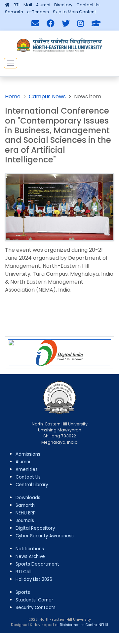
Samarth (14, 12)
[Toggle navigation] (10, 63)
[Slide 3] (65, 231)
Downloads (28, 498)
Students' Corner (34, 600)
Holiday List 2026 (34, 579)
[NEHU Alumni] (96, 24)
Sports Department (37, 564)
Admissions (28, 454)
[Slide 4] (77, 231)
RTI (17, 5)
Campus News (47, 96)
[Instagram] (80, 24)
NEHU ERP (26, 513)
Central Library (32, 485)
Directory (63, 5)
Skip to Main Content (74, 12)
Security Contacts (36, 607)
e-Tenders (38, 12)
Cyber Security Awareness (45, 536)
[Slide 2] (54, 231)
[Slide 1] (42, 231)
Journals (25, 520)
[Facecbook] (51, 24)
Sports (23, 592)
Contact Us (87, 5)
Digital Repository (35, 528)
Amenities (27, 469)
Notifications (30, 549)
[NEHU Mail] (35, 24)
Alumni (43, 5)
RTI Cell (23, 572)
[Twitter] (66, 24)
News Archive (30, 556)
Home (12, 96)
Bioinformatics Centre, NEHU (84, 624)
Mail (27, 5)
